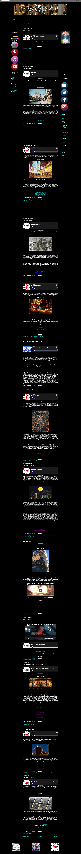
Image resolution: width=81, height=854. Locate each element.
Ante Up (48, 16)
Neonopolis (51, 614)
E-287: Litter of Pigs (27, 68)
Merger (53, 535)
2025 (63, 114)
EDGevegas (14, 76)
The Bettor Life (14, 82)
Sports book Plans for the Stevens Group (40, 530)
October (64, 135)
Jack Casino (39, 772)
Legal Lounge (55, 16)
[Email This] (38, 46)
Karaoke (40, 614)
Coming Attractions (32, 16)
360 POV (26, 614)
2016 (63, 151)
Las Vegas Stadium (45, 772)
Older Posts (55, 836)
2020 (63, 121)
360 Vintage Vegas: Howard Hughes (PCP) (32, 341)
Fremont (43, 535)
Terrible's (30, 200)
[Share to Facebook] (41, 46)
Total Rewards (55, 614)
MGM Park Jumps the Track (40, 712)
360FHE (40, 609)
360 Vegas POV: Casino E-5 (29, 30)
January (64, 148)
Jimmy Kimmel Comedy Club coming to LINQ (40, 605)
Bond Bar (31, 199)
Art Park (26, 336)
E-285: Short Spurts (27, 220)
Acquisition (32, 535)
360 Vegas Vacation (21, 16)
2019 (63, 122)
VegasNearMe (14, 86)
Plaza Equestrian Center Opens (40, 192)
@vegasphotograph (53, 762)
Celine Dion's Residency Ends (40, 707)
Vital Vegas (14, 89)
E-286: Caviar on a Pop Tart (29, 145)
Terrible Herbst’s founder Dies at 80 (40, 193)
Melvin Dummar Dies (40, 120)
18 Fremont (27, 535)
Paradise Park (38, 336)
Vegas (31, 48)
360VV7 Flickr (40, 827)
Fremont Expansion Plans (40, 528)
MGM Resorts (31, 336)
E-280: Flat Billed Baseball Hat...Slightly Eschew (34, 664)
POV (29, 48)
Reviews (13, 19)
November (64, 134)
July (63, 139)
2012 (63, 156)
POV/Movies (41, 16)
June (63, 141)
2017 (63, 149)
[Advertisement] (40, 57)
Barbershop (27, 199)
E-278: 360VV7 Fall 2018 (28, 777)
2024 (63, 115)
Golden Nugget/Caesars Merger (40, 525)
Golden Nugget (48, 535)
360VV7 (26, 833)
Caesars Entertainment (29, 460)
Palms (35, 336)
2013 (63, 155)
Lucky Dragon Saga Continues (40, 455)
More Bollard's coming (40, 767)
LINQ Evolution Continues (40, 717)
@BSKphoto (38, 434)
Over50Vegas (14, 77)
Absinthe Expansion (40, 270)
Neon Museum (46, 199)
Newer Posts (26, 836)
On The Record (40, 529)
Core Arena (35, 199)
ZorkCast (13, 91)
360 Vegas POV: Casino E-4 (29, 619)
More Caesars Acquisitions (40, 766)
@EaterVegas (53, 694)
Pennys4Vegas (14, 78)
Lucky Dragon (36, 460)
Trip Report (30, 833)
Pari (42, 336)
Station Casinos (25, 200)
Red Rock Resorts (55, 199)
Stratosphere (31, 536)
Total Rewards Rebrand (40, 602)
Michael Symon (40, 199)
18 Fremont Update (40, 119)
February (64, 146)
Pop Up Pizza (25, 724)
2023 (63, 117)
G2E (32, 614)
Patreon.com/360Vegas (40, 41)
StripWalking (14, 79)
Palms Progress (40, 327)
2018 (63, 124)
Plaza (50, 199)
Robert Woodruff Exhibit (40, 271)
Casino (26, 48)
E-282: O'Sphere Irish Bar (28, 465)
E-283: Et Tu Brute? (27, 392)
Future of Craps (40, 607)
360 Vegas (31, 659)
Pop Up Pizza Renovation (40, 714)
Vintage (62, 16)
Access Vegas (14, 73)
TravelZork (14, 83)
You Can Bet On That (15, 90)
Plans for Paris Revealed (40, 329)
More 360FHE (40, 611)
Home (13, 16)
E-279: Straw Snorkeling (28, 729)
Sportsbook (27, 536)
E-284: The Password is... (28, 282)
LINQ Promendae (45, 614)
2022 (63, 118)
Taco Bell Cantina (31, 724)
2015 (63, 152)
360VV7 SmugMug (40, 828)
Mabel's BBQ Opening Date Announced (40, 710)
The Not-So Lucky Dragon (40, 768)
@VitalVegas (53, 573)
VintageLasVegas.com (15, 87)
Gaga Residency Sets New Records (40, 272)
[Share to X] (40, 46)
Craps (30, 614)
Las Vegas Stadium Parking (40, 769)
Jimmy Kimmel (35, 614)
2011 (63, 158)
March (64, 145)
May (63, 142)
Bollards (26, 772)
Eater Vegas (14, 74)
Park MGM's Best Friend (40, 709)
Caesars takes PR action (40, 453)
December (64, 125)
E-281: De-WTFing (27, 541)
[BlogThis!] (39, 46)
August (64, 138)
